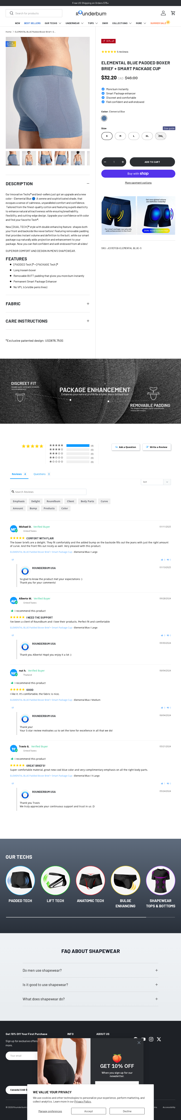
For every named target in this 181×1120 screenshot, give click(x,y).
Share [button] (17, 559)
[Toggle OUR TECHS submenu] (60, 23)
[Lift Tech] (55, 880)
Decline (127, 1111)
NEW (17, 23)
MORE (139, 23)
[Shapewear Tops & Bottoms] (160, 880)
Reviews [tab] (17, 474)
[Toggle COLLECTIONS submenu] (130, 23)
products (49, 508)
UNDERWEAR (72, 23)
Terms (154, 1107)
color (64, 508)
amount (18, 508)
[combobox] (34, 13)
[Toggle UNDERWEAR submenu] (82, 23)
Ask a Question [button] (127, 447)
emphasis (19, 501)
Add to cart (152, 161)
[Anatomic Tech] (90, 880)
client (70, 501)
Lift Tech (55, 900)
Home (8, 31)
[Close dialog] (139, 1043)
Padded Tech (20, 900)
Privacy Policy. (82, 1101)
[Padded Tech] (20, 880)
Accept (88, 1111)
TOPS (91, 23)
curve (104, 501)
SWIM (105, 23)
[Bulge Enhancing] (125, 880)
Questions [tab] (40, 474)
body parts (87, 501)
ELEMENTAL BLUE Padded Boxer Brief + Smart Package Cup (36, 31)
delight (35, 501)
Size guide (169, 128)
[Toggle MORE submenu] (145, 23)
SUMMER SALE (158, 23)
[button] (173, 13)
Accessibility (169, 1107)
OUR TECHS (51, 23)
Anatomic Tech (90, 900)
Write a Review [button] (158, 447)
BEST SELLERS (32, 23)
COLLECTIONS (119, 23)
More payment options (138, 182)
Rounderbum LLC (21, 1107)
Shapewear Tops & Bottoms (160, 903)
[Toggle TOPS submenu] (96, 23)
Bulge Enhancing (125, 903)
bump (33, 508)
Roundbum (53, 501)
